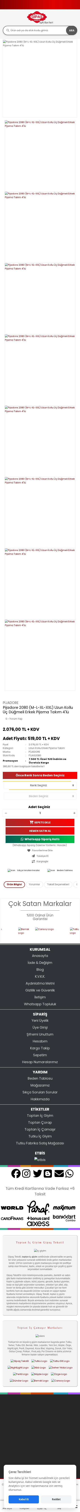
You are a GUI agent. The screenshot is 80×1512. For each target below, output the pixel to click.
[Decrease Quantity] (6, 813)
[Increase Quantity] (74, 813)
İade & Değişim (40, 962)
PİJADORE (10, 702)
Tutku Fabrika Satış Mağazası (40, 1143)
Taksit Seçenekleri (58, 884)
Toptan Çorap (40, 1122)
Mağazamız (40, 1085)
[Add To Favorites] (40, 850)
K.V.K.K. (40, 976)
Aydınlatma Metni (40, 983)
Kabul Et (24, 1499)
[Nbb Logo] (38, 1367)
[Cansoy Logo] (43, 933)
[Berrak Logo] (17, 933)
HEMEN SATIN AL (40, 831)
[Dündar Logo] (19, 1381)
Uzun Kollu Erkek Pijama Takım (47, 748)
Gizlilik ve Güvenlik (40, 990)
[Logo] (40, 17)
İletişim (40, 997)
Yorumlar (34, 884)
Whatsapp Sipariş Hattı (42, 839)
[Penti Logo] (20, 1374)
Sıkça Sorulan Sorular (28, 870)
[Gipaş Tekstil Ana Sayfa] (20, 1361)
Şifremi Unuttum (40, 1034)
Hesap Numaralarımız (40, 1062)
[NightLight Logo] (18, 1367)
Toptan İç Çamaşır (40, 1129)
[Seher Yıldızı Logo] (61, 1367)
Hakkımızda (40, 1099)
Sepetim (40, 1055)
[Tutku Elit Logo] (60, 1361)
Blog (40, 969)
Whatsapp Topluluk (40, 1004)
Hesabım (40, 1041)
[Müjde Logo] (39, 1374)
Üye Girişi (40, 1027)
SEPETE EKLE (42, 822)
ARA (71, 30)
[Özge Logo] (59, 1374)
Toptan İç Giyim (40, 1115)
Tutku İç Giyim (40, 1136)
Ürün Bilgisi (14, 884)
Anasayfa (40, 955)
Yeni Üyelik (40, 1020)
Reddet (56, 1499)
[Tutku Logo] (70, 933)
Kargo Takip (40, 1048)
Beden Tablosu (65, 870)
